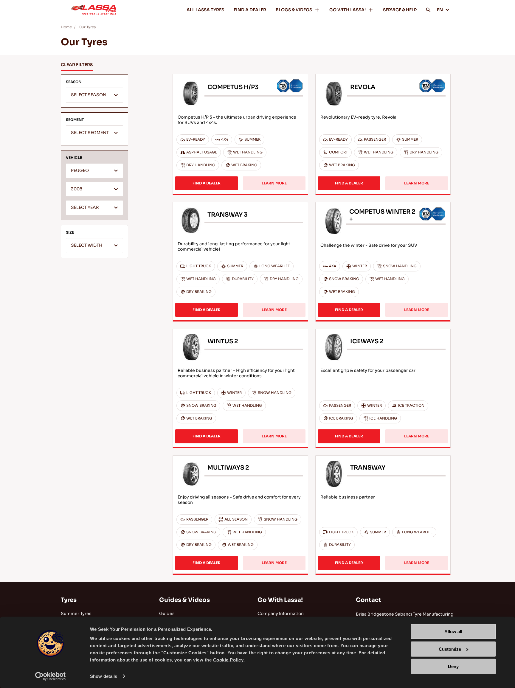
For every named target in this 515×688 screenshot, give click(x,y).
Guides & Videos (184, 600)
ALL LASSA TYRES (205, 10)
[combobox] (94, 95)
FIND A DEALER (250, 10)
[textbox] (94, 95)
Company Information (281, 613)
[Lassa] (93, 10)
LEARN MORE (274, 183)
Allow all (453, 631)
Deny (453, 666)
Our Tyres (87, 27)
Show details (103, 676)
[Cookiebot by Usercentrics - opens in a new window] (50, 676)
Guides (167, 613)
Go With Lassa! (280, 600)
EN (440, 10)
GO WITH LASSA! (347, 10)
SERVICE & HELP (400, 10)
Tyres (69, 600)
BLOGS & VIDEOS (294, 10)
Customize (450, 648)
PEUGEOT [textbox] (81, 170)
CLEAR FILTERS (77, 64)
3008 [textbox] (76, 189)
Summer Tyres (76, 613)
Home (66, 27)
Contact (368, 600)
